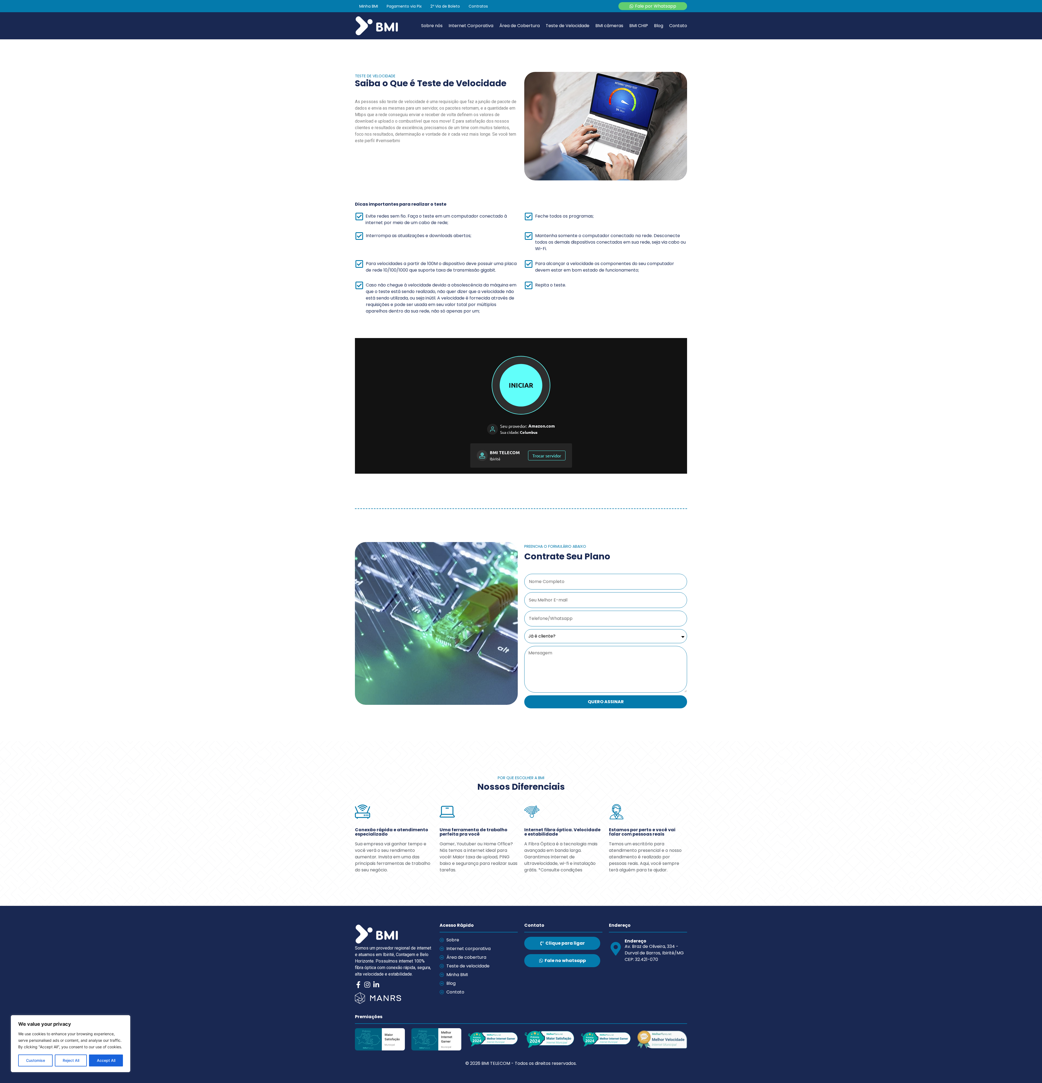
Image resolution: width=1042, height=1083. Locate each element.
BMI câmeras (609, 26)
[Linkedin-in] (376, 984)
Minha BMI (368, 6)
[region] (70, 1043)
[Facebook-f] (358, 984)
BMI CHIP (638, 26)
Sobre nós (432, 26)
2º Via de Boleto (445, 6)
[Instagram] (367, 984)
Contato (678, 26)
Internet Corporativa (471, 26)
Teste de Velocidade (567, 26)
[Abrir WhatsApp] (1028, 1069)
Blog (658, 26)
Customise (35, 1060)
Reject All (71, 1060)
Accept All (106, 1060)
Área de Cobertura (519, 26)
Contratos (478, 6)
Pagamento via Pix (404, 6)
